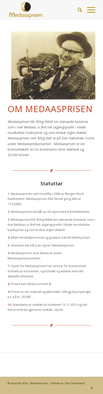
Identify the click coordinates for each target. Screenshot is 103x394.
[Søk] (77, 9)
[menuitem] (77, 9)
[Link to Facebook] (91, 388)
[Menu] (88, 9)
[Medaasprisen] (43, 9)
